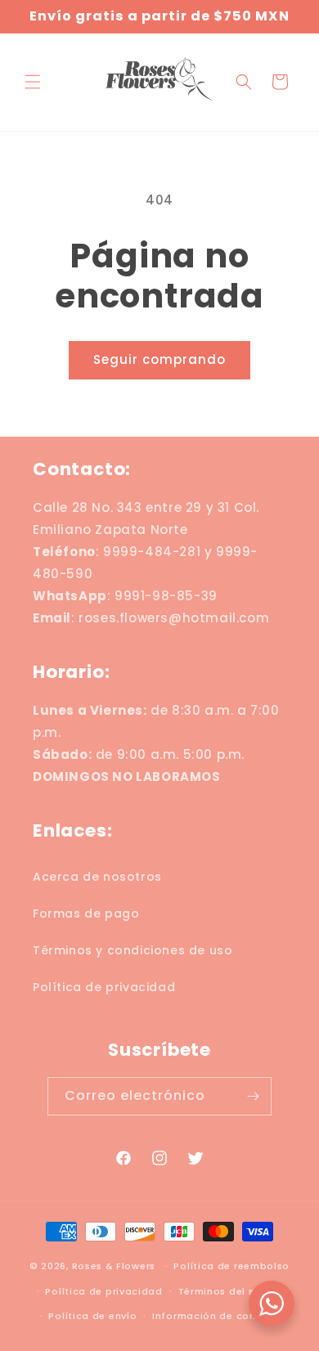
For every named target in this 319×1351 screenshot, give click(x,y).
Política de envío (92, 1315)
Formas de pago (86, 913)
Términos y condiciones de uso (132, 950)
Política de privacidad (104, 987)
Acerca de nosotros (97, 876)
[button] (33, 82)
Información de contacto (218, 1315)
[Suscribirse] (253, 1096)
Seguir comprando (159, 359)
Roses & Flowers (114, 1265)
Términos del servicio (234, 1291)
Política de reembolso (231, 1265)
